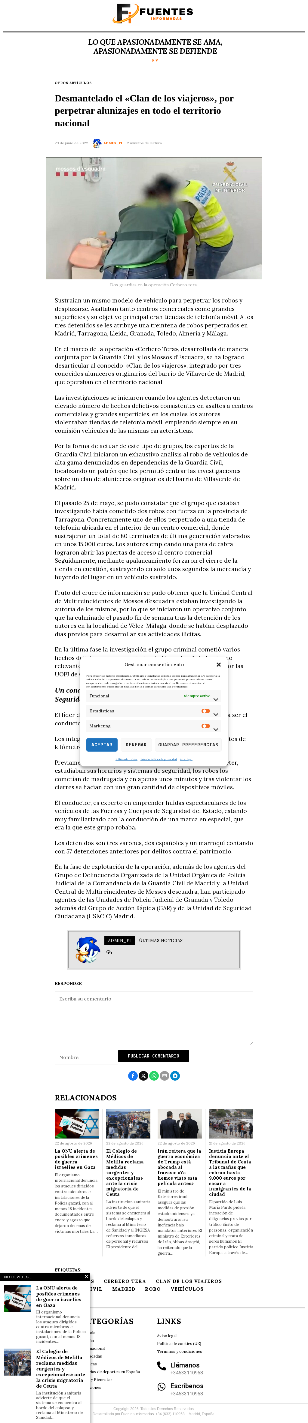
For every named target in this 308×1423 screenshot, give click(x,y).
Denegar (136, 745)
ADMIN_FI (112, 143)
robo (153, 1289)
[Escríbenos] (161, 1386)
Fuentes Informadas (137, 1414)
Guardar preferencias (188, 745)
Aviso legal (186, 758)
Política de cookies (126, 758)
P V (155, 60)
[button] (219, 665)
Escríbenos (187, 1386)
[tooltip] (109, 952)
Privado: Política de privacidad (158, 758)
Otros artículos (73, 83)
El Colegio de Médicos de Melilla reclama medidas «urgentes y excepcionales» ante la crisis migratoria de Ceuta (125, 1172)
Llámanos (185, 1365)
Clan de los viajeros (189, 1281)
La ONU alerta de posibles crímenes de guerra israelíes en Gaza (76, 1159)
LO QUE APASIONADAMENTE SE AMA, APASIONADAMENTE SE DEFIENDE (155, 47)
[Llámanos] (161, 1365)
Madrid (123, 1289)
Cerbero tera (125, 1281)
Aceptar (101, 745)
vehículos (187, 1289)
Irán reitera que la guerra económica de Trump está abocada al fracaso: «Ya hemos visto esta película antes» (179, 1167)
